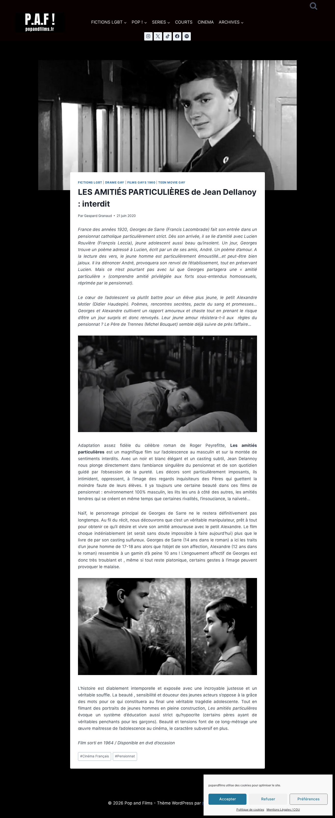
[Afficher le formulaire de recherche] (313, 6)
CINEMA (206, 22)
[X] (158, 36)
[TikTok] (167, 36)
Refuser (268, 799)
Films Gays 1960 (141, 182)
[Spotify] (186, 36)
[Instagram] (148, 36)
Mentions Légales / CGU (283, 809)
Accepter (227, 799)
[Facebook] (177, 36)
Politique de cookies (250, 809)
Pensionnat (125, 756)
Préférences (308, 799)
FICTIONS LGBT (90, 182)
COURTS (184, 22)
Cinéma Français (94, 756)
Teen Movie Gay (171, 182)
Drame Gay (114, 182)
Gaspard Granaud (98, 216)
